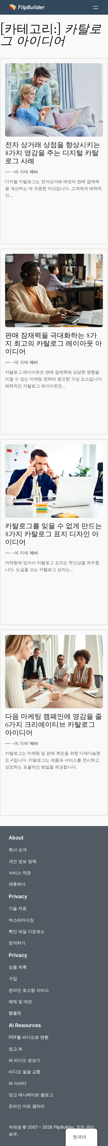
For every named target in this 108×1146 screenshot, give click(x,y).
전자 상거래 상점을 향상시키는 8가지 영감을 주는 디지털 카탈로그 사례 (52, 153)
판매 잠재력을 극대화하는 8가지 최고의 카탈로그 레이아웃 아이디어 (53, 344)
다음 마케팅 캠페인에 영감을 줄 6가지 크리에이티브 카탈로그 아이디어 (53, 725)
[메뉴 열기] (95, 7)
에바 (34, 171)
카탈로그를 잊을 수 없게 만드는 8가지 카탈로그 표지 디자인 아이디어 (53, 534)
